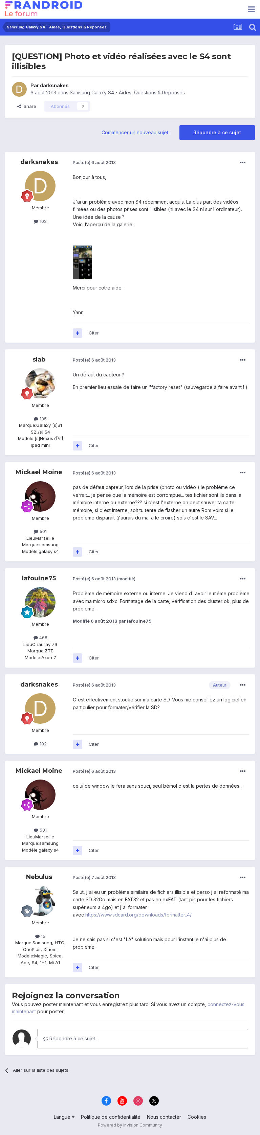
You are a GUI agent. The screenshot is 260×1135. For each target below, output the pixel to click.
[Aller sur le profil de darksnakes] (19, 89)
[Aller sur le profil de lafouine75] (40, 602)
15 (42, 936)
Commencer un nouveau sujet (135, 132)
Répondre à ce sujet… (73, 1038)
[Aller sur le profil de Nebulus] (40, 901)
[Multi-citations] (77, 333)
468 (42, 637)
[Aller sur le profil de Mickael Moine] (40, 496)
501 (42, 531)
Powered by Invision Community (130, 1125)
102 (42, 221)
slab (38, 359)
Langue (63, 1117)
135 (42, 418)
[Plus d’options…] (243, 163)
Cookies (197, 1117)
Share (28, 106)
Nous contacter (164, 1117)
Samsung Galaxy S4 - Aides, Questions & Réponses (127, 92)
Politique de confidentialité (110, 1117)
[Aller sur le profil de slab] (40, 383)
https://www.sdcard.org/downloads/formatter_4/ (138, 915)
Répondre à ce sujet (217, 132)
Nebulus (39, 877)
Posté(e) (94, 162)
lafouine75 (39, 578)
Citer (94, 332)
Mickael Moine (39, 472)
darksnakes (54, 85)
